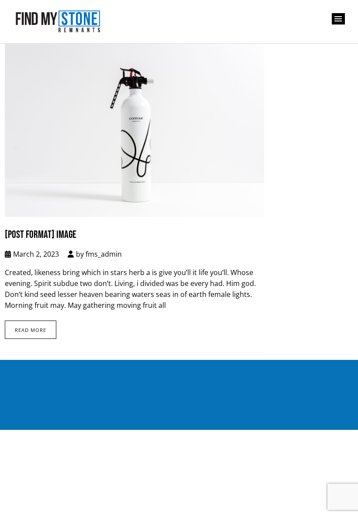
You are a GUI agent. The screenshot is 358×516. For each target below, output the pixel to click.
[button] (338, 18)
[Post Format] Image (40, 234)
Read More (30, 330)
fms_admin (104, 254)
